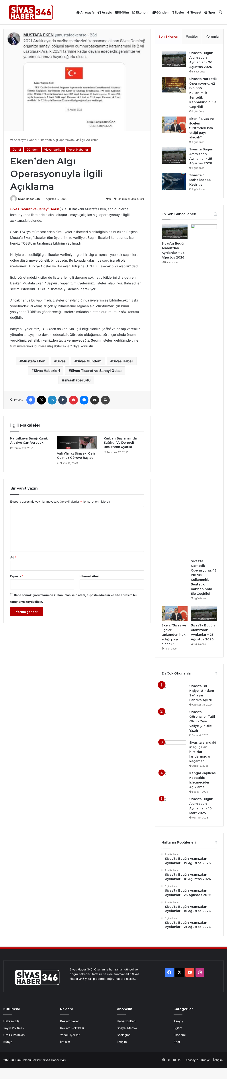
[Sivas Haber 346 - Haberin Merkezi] (31, 12)
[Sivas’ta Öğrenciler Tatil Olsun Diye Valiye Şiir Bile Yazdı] (174, 718)
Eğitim (124, 12)
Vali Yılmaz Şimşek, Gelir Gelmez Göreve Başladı (76, 455)
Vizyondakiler (53, 149)
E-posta (16, 576)
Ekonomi (142, 12)
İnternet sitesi (89, 576)
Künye (7, 1042)
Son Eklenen (168, 36)
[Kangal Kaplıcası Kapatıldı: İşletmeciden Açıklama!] (174, 779)
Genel (33, 140)
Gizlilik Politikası (14, 1035)
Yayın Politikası (13, 1028)
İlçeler (179, 12)
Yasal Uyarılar (70, 1035)
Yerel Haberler (78, 149)
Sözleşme (124, 1035)
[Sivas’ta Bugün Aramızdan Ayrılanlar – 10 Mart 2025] (174, 805)
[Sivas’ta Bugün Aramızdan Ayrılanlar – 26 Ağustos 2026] (174, 59)
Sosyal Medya (127, 1028)
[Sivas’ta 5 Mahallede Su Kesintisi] (174, 181)
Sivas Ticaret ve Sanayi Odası (34, 209)
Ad (13, 557)
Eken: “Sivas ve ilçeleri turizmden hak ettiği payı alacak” (201, 128)
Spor (211, 12)
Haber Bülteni (126, 1021)
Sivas (61, 361)
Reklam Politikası (72, 1028)
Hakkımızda (11, 1021)
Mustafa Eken (33, 361)
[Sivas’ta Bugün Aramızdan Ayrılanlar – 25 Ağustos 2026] (174, 155)
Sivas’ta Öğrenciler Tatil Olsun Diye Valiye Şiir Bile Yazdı (202, 721)
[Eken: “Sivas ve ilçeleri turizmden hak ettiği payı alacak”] (174, 125)
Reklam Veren (70, 1021)
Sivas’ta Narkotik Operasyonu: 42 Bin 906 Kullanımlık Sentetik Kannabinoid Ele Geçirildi (203, 93)
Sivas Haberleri (47, 370)
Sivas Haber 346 (29, 198)
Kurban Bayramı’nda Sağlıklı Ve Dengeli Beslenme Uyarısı (120, 442)
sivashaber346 (77, 380)
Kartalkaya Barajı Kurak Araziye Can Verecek (29, 440)
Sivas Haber (123, 361)
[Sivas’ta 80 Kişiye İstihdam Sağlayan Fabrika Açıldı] (174, 692)
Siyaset (195, 12)
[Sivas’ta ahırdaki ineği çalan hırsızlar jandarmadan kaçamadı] (174, 748)
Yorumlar (213, 36)
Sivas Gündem (89, 361)
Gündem (162, 12)
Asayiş (106, 12)
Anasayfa (87, 12)
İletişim (65, 1042)
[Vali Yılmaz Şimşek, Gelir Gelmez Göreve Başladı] (77, 442)
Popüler (192, 36)
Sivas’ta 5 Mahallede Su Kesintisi (200, 180)
